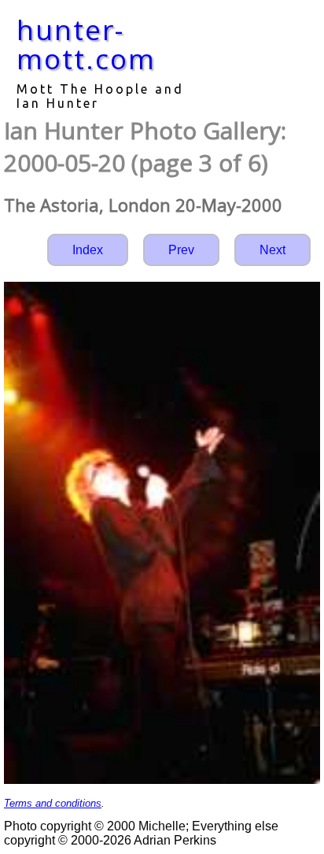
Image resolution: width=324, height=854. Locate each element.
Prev (181, 250)
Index (87, 250)
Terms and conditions (52, 803)
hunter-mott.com (86, 44)
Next (272, 250)
